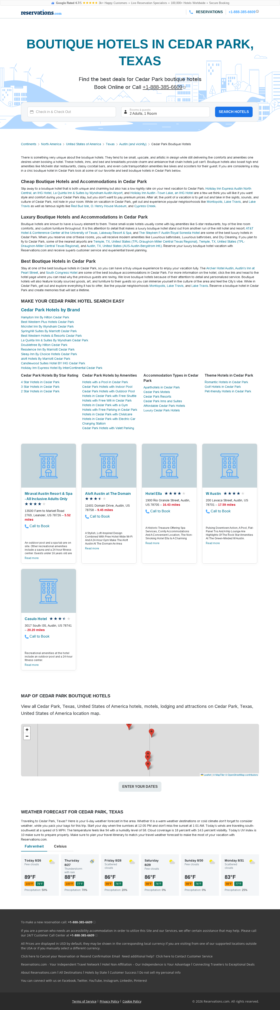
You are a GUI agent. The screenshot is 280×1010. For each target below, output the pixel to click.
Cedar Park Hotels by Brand (50, 309)
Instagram (110, 980)
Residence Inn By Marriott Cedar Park (48, 349)
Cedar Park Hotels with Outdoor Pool (108, 391)
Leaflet (207, 774)
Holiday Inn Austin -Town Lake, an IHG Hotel (161, 193)
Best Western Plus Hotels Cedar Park (47, 322)
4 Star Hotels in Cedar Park (40, 382)
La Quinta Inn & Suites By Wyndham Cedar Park (54, 340)
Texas (110, 144)
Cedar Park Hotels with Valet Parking (108, 428)
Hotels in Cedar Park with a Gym (105, 405)
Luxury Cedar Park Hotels (162, 410)
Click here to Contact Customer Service (184, 956)
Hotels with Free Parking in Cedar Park (109, 409)
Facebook (69, 980)
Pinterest (140, 980)
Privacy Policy (109, 1001)
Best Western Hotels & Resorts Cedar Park (51, 335)
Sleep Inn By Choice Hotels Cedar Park (49, 354)
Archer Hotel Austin (220, 268)
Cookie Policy (131, 1001)
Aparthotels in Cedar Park (162, 387)
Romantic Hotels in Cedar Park (226, 382)
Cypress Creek (145, 206)
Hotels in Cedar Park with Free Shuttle (109, 396)
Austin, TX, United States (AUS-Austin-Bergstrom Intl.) (124, 246)
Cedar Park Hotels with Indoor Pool (107, 386)
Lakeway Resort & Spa (115, 232)
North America (51, 144)
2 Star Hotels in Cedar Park (40, 391)
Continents (28, 144)
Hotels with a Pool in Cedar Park (105, 382)
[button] (129, 725)
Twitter (82, 980)
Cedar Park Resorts (157, 396)
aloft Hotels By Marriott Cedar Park (45, 358)
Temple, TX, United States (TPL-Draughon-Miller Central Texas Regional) (145, 241)
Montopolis (214, 201)
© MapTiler (219, 774)
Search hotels (234, 112)
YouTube (95, 980)
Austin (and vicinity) (133, 144)
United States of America (83, 144)
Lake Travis (232, 201)
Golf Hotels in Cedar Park (223, 386)
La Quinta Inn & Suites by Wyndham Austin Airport (87, 193)
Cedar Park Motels (157, 392)
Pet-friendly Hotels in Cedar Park (228, 391)
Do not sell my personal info (159, 972)
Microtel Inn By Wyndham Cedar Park (47, 326)
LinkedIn (126, 980)
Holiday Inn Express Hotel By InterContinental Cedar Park (61, 368)
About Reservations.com (38, 972)
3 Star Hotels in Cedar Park (40, 386)
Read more (32, 558)
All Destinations (70, 972)
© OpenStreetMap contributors (241, 774)
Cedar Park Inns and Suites (163, 401)
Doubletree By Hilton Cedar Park (44, 345)
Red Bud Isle (80, 206)
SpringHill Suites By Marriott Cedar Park (49, 331)
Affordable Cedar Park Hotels (164, 405)
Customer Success (123, 972)
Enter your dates (140, 786)
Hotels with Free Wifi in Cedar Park (107, 400)
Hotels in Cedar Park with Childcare (107, 414)
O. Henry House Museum (108, 206)
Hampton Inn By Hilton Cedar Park (45, 317)
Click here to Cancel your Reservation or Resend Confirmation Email (70, 956)
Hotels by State (96, 972)
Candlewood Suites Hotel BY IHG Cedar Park (53, 363)
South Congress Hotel (61, 272)
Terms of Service (84, 1001)
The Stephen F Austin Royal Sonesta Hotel (169, 232)
